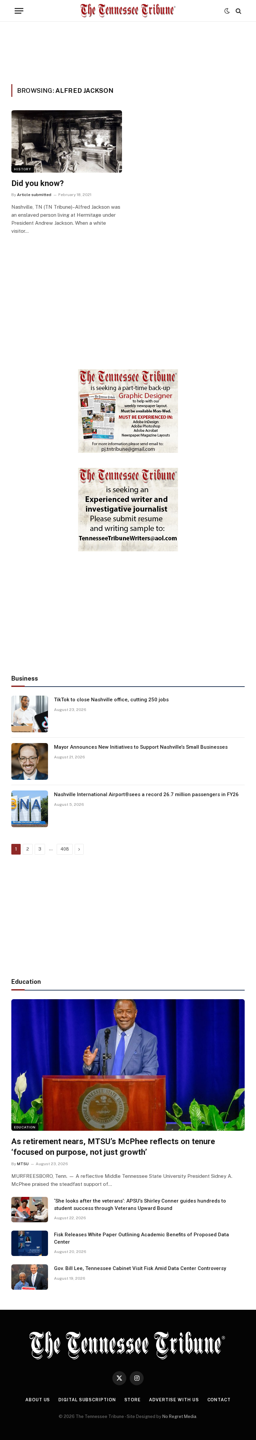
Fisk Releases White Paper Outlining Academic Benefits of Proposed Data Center (141, 1238)
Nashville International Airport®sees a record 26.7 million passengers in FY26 (146, 794)
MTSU (23, 1163)
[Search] (237, 10)
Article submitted (34, 194)
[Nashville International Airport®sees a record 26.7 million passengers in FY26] (29, 808)
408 (64, 849)
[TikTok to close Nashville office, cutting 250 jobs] (29, 714)
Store (132, 1399)
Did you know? (37, 183)
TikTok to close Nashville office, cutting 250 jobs (111, 700)
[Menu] (19, 10)
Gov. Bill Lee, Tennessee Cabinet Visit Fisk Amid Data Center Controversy (140, 1268)
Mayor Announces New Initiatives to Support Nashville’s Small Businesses (141, 747)
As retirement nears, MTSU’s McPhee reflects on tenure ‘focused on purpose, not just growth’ (113, 1147)
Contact (219, 1399)
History (22, 169)
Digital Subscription (87, 1399)
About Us (37, 1399)
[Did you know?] (66, 141)
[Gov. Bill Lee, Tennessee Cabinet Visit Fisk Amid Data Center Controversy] (29, 1277)
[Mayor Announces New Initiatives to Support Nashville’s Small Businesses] (29, 761)
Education (25, 1127)
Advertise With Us (174, 1399)
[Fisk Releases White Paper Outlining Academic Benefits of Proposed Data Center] (29, 1243)
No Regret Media (179, 1416)
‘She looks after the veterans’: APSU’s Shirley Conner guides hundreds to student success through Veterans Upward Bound (140, 1204)
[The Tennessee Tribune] (128, 11)
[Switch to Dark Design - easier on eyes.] (227, 11)
